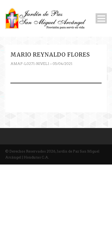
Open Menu (101, 18)
